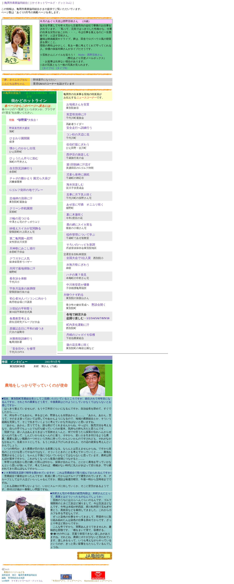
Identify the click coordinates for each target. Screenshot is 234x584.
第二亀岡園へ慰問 (19, 238)
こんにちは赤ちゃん (13, 83)
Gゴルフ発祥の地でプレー (25, 190)
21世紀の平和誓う (19, 308)
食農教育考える (18, 318)
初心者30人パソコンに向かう (27, 298)
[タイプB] (61, 68)
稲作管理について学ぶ (79, 234)
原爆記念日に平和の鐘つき (25, 328)
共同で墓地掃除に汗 (21, 268)
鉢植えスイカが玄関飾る (24, 228)
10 (107, 318)
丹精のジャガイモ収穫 (79, 334)
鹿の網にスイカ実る (78, 224)
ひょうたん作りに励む (22, 158)
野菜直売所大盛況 (18, 128)
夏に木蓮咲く (74, 214)
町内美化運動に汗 (76, 324)
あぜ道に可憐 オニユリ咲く (84, 204)
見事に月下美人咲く (78, 194)
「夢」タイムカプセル (14, 79)
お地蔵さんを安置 (76, 104)
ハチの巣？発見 (75, 274)
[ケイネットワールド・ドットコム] (52, 2)
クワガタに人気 (18, 258)
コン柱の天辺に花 (76, 134)
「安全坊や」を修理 (21, 348)
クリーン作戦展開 (19, 208)
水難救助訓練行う (19, 338)
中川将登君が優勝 (76, 284)
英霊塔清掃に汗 (75, 114)
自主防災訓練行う (19, 168)
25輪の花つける (18, 218)
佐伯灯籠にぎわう (76, 144)
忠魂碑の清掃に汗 (19, 198)
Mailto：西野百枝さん (90, 54)
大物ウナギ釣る (74, 294)
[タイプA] (48, 68)
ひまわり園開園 (18, 138)
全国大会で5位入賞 (77, 258)
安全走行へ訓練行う (78, 127)
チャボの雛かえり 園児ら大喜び (28, 178)
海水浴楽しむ (74, 184)
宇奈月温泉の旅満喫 (21, 288)
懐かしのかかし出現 (21, 148)
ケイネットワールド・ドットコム (27, 581)
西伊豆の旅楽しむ (76, 154)
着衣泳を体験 (17, 278)
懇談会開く (99, 304)
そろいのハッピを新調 (79, 244)
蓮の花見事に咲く (76, 344)
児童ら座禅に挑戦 (76, 174)
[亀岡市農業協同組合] (16, 2)
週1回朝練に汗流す (77, 164)
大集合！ (28, 120)
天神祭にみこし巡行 (21, 248)
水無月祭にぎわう (76, 264)
